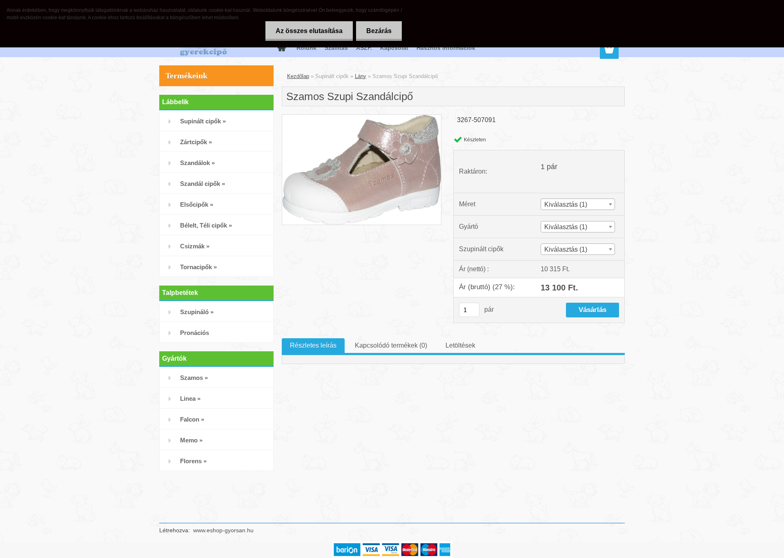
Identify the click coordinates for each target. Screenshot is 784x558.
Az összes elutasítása (309, 30)
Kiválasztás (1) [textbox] (565, 204)
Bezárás (379, 30)
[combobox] (578, 204)
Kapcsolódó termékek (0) (391, 345)
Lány (360, 76)
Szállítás (336, 48)
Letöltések (460, 345)
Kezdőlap (298, 76)
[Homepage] (281, 47)
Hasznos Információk (445, 48)
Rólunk (306, 48)
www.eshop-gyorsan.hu (223, 530)
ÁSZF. (364, 48)
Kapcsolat (394, 48)
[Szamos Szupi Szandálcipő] (361, 117)
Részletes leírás (313, 345)
